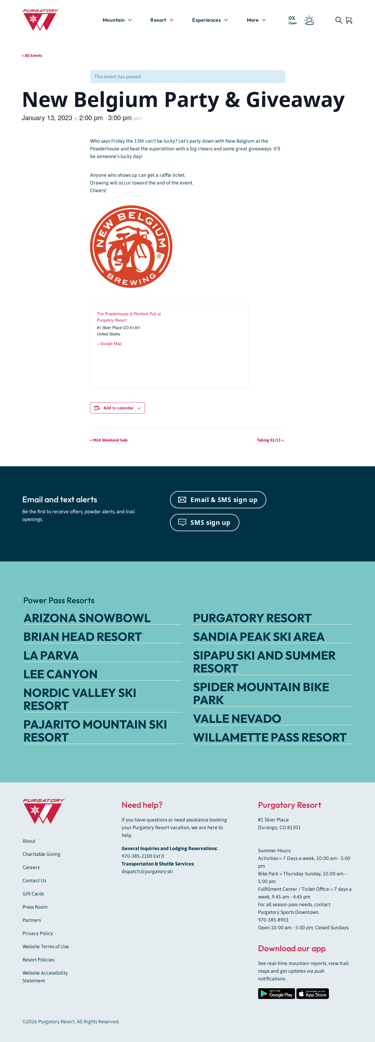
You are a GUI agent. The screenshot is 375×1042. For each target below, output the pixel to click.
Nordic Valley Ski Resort (79, 699)
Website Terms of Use (46, 946)
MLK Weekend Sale (109, 440)
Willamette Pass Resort (270, 737)
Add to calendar (118, 407)
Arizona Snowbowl (87, 617)
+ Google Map (109, 343)
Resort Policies (38, 960)
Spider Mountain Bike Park (261, 693)
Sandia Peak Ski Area (259, 636)
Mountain (114, 20)
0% (293, 20)
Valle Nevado (237, 718)
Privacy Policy (38, 933)
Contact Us (34, 880)
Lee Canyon (60, 673)
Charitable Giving (41, 854)
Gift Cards (33, 894)
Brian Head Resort (82, 636)
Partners (32, 920)
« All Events (32, 55)
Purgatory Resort (252, 617)
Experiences (206, 20)
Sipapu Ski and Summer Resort (264, 662)
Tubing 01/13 (270, 440)
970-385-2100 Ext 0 (143, 856)
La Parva (51, 655)
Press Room (35, 907)
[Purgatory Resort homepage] (49, 20)
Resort (158, 20)
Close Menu (364, 51)
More (256, 20)
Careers (31, 867)
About (29, 841)
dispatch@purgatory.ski (147, 871)
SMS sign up (211, 522)
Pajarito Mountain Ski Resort (95, 731)
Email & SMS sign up (224, 499)
